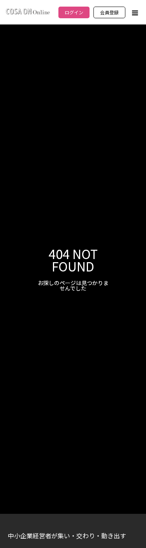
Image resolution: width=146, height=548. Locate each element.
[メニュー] (134, 12)
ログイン (74, 12)
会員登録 (109, 12)
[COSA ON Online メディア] (28, 11)
